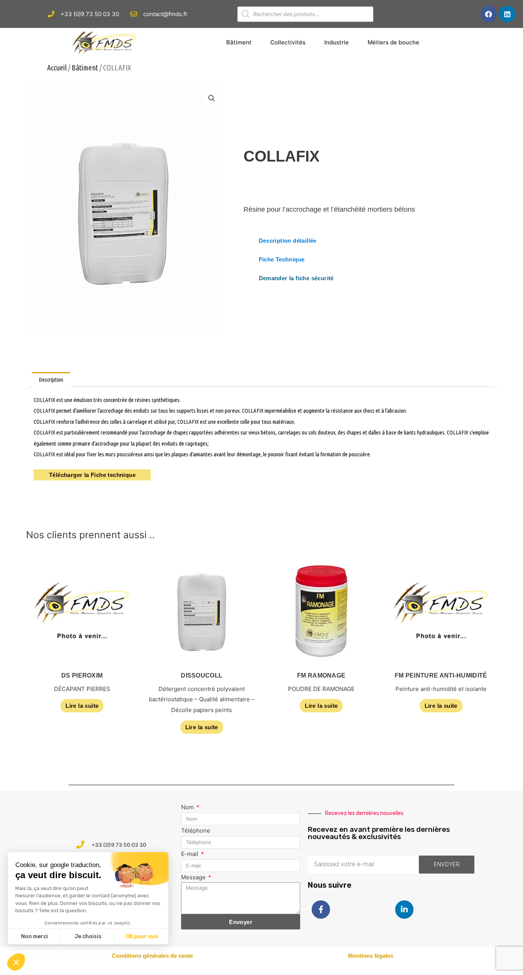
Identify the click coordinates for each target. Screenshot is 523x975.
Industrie (336, 42)
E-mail (190, 853)
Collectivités (288, 42)
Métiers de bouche (393, 42)
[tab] (51, 379)
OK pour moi (142, 936)
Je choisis (88, 936)
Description (51, 379)
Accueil (57, 67)
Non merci (34, 936)
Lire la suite (81, 705)
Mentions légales (370, 955)
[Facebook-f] (321, 909)
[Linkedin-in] (404, 909)
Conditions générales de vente (152, 955)
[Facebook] (489, 14)
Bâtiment (239, 42)
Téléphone (195, 830)
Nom (188, 807)
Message (194, 877)
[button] (288, 240)
